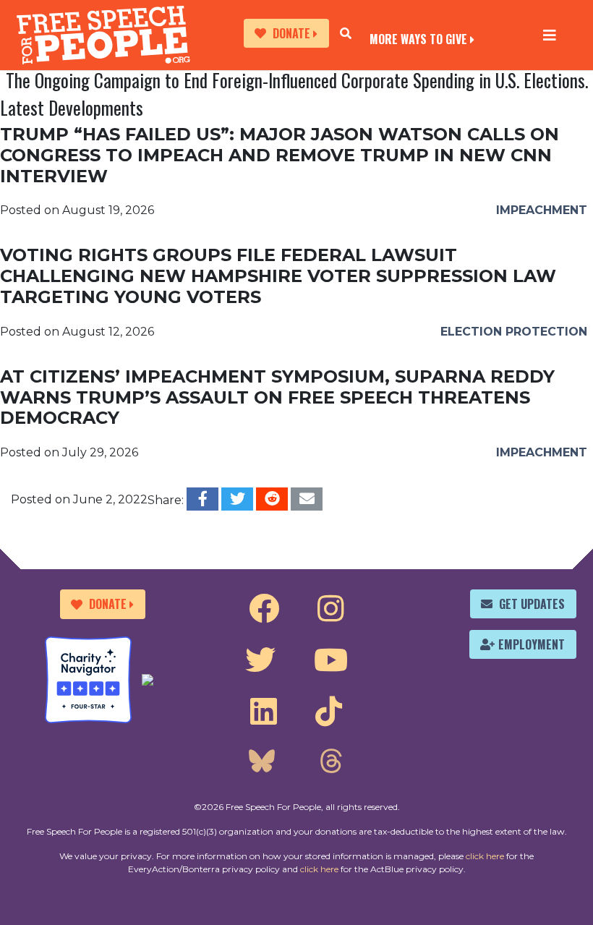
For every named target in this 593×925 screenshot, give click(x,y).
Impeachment (541, 210)
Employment (531, 644)
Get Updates (532, 604)
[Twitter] (260, 660)
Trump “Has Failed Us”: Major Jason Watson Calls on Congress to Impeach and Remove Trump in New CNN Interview (279, 155)
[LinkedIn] (263, 712)
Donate (291, 33)
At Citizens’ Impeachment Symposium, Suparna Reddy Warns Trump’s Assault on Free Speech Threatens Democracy (277, 397)
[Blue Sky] (261, 763)
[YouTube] (331, 660)
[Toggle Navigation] (550, 34)
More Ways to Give (418, 38)
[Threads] (330, 763)
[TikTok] (328, 712)
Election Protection (513, 331)
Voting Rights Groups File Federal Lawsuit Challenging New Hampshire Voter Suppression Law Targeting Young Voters (278, 275)
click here (485, 856)
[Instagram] (330, 609)
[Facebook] (264, 609)
